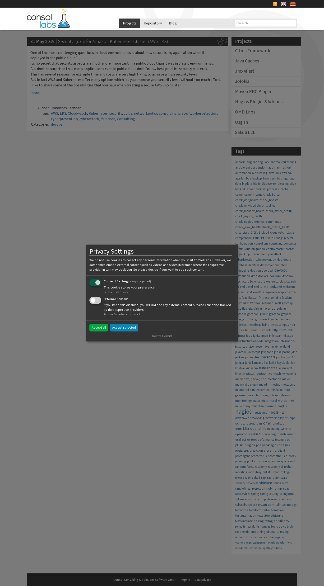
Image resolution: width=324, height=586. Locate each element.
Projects (130, 23)
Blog (173, 23)
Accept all (99, 327)
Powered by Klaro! (162, 336)
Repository (153, 23)
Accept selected (124, 327)
